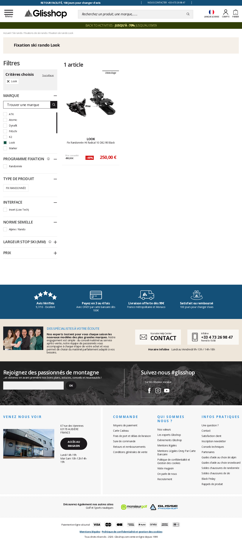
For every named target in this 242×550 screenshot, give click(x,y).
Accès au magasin (74, 444)
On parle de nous (167, 474)
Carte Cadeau (121, 430)
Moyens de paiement (125, 425)
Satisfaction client (211, 436)
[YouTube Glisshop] (166, 391)
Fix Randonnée (16, 188)
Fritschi (13, 131)
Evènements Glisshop (169, 440)
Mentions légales (167, 445)
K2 (10, 137)
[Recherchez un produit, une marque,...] (188, 14)
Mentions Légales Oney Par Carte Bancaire (176, 452)
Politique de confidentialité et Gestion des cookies (173, 461)
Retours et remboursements (129, 446)
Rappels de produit (212, 484)
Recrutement (164, 479)
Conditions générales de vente (130, 452)
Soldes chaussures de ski (216, 473)
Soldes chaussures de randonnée (220, 468)
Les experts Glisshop (169, 435)
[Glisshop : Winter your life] (46, 14)
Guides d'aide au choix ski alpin (219, 457)
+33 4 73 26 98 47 (217, 337)
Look (12, 142)
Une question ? (210, 425)
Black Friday (208, 478)
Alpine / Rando (17, 229)
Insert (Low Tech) (19, 209)
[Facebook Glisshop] (149, 391)
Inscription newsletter (214, 441)
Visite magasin (165, 468)
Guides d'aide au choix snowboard (221, 462)
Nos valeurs (164, 429)
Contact (206, 430)
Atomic (13, 120)
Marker (13, 148)
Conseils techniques (213, 446)
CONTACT (163, 338)
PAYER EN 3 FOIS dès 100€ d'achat (71, 3)
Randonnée (15, 166)
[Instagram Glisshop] (158, 391)
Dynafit (13, 125)
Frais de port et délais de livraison (132, 436)
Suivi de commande (124, 441)
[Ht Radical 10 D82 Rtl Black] (90, 102)
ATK (11, 114)
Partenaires (208, 452)
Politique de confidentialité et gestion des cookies (132, 531)
